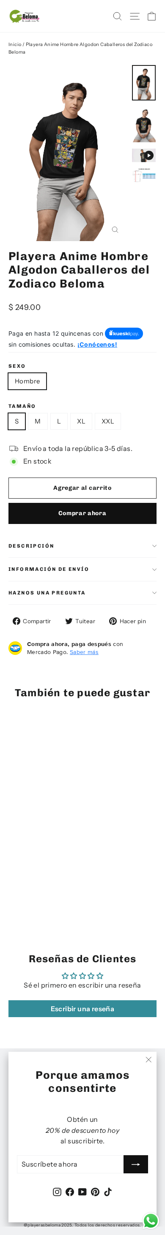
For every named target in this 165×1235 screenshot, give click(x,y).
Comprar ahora (82, 513)
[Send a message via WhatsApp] (151, 1221)
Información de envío (48, 569)
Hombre (27, 381)
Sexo (17, 366)
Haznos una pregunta (47, 593)
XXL (108, 421)
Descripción (31, 546)
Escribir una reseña (83, 1008)
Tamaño (22, 406)
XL (81, 421)
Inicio (14, 44)
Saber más (84, 652)
